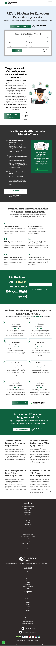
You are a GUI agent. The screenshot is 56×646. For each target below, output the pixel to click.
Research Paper (28, 510)
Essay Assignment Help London (28, 536)
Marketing (28, 616)
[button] (39, 26)
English (28, 614)
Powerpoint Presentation (28, 534)
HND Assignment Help (28, 548)
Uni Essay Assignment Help (28, 506)
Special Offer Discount (28, 586)
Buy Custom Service (28, 541)
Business (28, 612)
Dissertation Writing (28, 512)
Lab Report (28, 538)
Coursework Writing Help (28, 540)
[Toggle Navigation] (50, 2)
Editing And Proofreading (28, 543)
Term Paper (28, 520)
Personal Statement (28, 508)
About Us (28, 582)
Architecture (28, 617)
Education (28, 595)
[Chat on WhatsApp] (3, 642)
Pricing (28, 577)
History (28, 602)
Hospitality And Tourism (28, 619)
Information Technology (28, 621)
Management (28, 600)
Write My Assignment (28, 526)
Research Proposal (28, 516)
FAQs (28, 573)
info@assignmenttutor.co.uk (29, 632)
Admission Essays (28, 552)
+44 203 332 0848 (30, 628)
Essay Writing (28, 514)
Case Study (28, 528)
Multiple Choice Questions (28, 550)
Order (28, 575)
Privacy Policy (16, 644)
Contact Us (28, 584)
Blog (28, 588)
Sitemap (28, 578)
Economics (28, 604)
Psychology (28, 598)
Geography (28, 610)
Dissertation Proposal (28, 530)
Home (28, 571)
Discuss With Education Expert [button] (40, 289)
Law (28, 608)
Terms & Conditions (26, 644)
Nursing (28, 606)
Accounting (28, 596)
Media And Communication (28, 623)
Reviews (28, 580)
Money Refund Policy (37, 644)
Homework (28, 522)
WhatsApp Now (42, 169)
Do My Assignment (28, 524)
